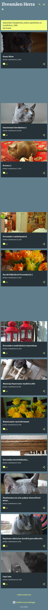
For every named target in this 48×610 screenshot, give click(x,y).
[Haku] (39, 4)
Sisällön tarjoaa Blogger (25, 602)
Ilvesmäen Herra (18, 4)
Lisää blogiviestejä (24, 595)
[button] (44, 64)
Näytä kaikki (7, 28)
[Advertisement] (24, 85)
